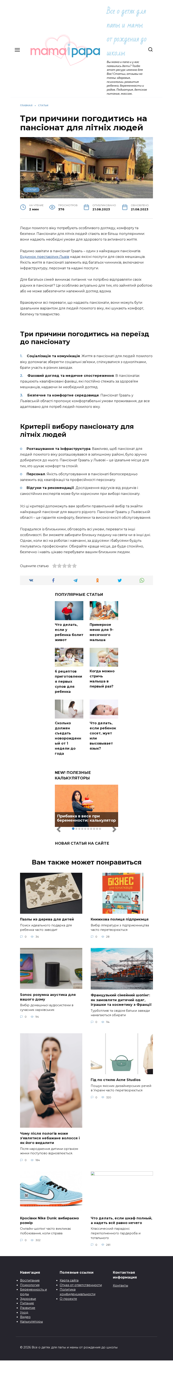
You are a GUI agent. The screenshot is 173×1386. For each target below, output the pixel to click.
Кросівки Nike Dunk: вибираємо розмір (49, 1220)
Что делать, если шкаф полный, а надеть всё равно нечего (121, 1220)
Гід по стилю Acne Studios (116, 1080)
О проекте (68, 1299)
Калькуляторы (31, 1321)
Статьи (31, 189)
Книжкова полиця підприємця (120, 919)
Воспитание (30, 1280)
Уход (24, 1312)
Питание (27, 1303)
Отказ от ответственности (81, 1285)
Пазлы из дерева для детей (47, 919)
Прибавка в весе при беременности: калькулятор (86, 818)
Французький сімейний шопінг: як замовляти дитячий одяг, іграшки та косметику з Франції (121, 1000)
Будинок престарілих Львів (44, 257)
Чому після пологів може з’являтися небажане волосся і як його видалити (50, 1138)
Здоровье (28, 1299)
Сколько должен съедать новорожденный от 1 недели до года (68, 738)
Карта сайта (69, 1280)
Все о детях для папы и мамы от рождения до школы (127, 32)
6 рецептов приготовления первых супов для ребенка (68, 681)
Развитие (27, 1308)
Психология (29, 1285)
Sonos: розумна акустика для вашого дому (48, 997)
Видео (25, 1317)
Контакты (120, 1285)
